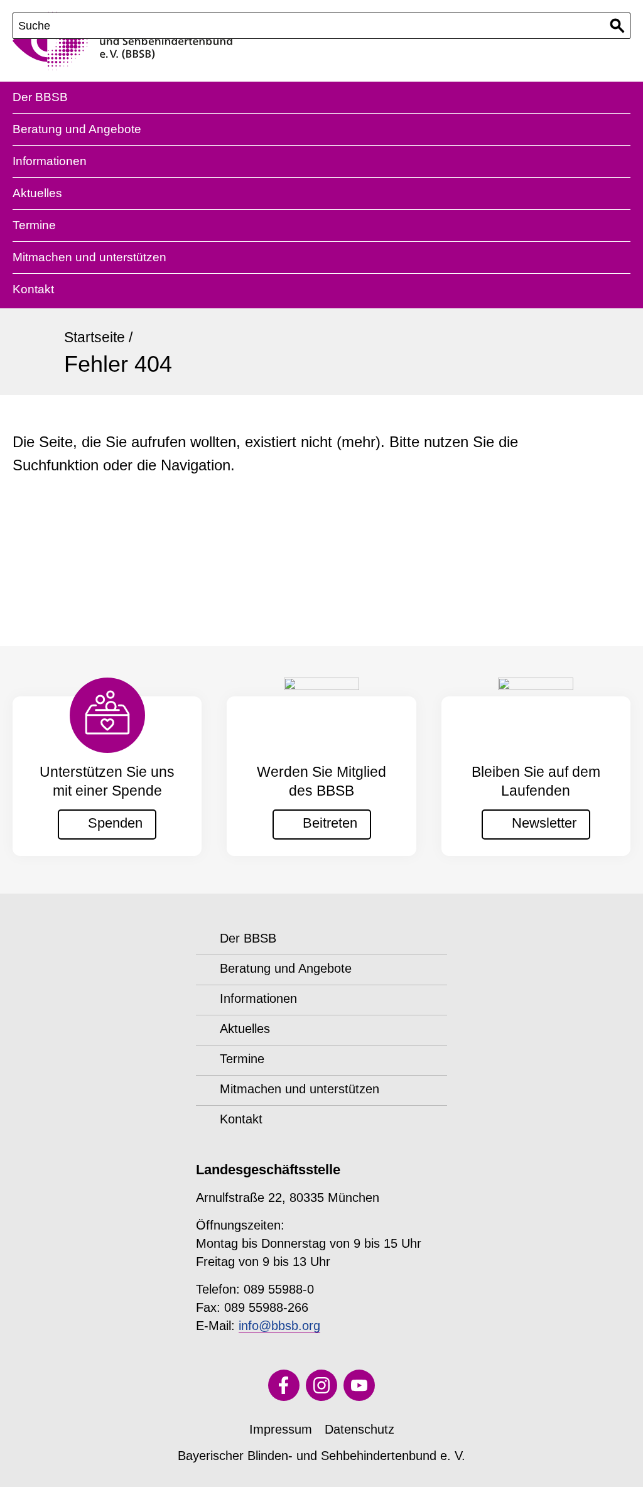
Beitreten (330, 823)
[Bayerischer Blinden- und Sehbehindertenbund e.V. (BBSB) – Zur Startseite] (122, 40)
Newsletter (544, 823)
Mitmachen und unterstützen (89, 257)
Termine (34, 225)
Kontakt (33, 289)
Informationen (50, 161)
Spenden (115, 823)
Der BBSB (40, 97)
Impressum (280, 1429)
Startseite (94, 337)
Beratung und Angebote (77, 129)
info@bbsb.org (279, 1326)
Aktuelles (37, 193)
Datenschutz (359, 1429)
